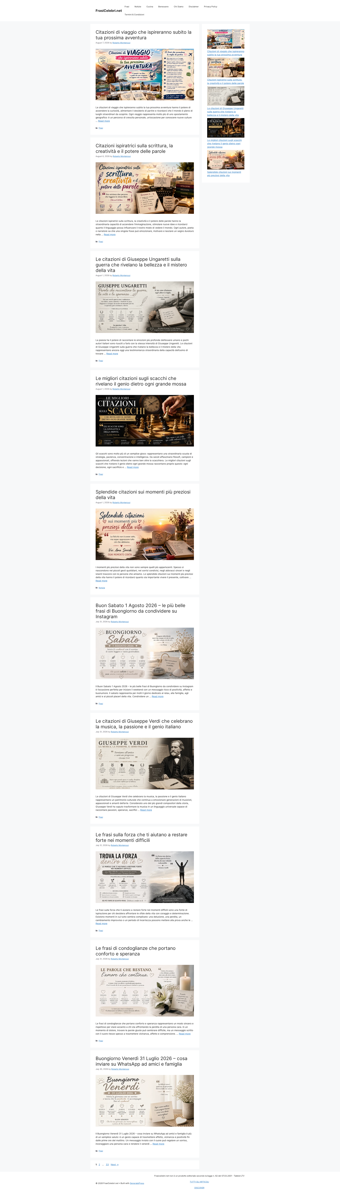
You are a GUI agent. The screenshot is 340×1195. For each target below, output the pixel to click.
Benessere (163, 6)
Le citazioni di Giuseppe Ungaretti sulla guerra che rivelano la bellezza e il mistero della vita (141, 264)
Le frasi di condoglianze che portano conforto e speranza (136, 950)
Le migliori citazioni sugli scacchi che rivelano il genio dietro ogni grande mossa (141, 381)
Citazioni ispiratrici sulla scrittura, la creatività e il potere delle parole (134, 148)
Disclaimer (194, 6)
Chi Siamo (178, 6)
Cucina (149, 6)
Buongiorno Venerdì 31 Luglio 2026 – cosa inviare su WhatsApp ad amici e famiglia (141, 1061)
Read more (104, 121)
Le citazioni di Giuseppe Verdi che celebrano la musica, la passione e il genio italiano (144, 723)
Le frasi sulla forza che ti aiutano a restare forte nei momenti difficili (141, 837)
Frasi (127, 6)
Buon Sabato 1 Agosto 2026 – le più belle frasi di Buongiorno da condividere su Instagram (140, 611)
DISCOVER (199, 1188)
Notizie (138, 6)
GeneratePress (137, 1183)
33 (107, 1164)
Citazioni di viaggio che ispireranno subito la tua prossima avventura (144, 34)
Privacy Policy (210, 6)
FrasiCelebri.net (109, 11)
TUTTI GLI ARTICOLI (199, 1182)
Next (115, 1164)
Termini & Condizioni (134, 14)
